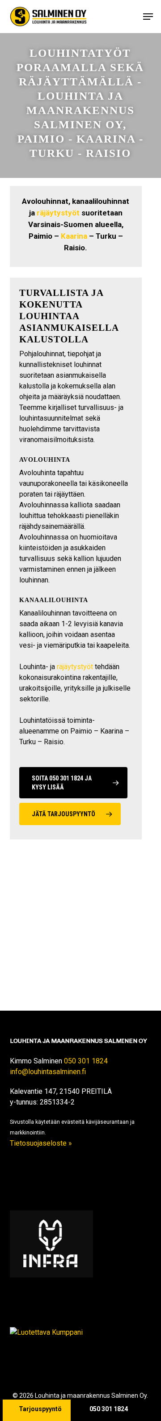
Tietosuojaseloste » (41, 1143)
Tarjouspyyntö (40, 1409)
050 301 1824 (86, 1061)
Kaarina (74, 236)
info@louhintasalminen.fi (48, 1071)
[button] (148, 16)
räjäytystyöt (58, 212)
